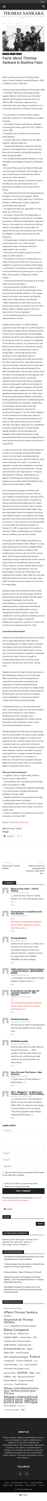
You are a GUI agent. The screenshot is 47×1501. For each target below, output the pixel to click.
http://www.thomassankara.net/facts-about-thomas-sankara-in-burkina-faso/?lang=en (26, 925)
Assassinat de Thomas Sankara (18, 1320)
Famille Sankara (22, 1352)
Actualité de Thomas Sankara (13, 1308)
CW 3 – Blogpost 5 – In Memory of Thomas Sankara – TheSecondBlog (27, 1093)
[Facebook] (4, 70)
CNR (35, 1337)
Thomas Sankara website (11, 1410)
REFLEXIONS (19, 1485)
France (35, 1356)
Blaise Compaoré (16, 1330)
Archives (7, 1316)
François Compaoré (24, 1360)
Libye (31, 1373)
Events (6, 1483)
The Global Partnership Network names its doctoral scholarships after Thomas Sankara (24, 1258)
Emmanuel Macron (14, 1348)
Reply (12, 905)
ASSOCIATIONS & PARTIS (19, 1483)
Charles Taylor (11, 1337)
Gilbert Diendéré (11, 1364)
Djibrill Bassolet (24, 1345)
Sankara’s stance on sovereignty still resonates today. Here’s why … (35, 869)
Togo (23, 1409)
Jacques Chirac (10, 1373)
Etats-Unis (9, 1352)
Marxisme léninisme (26, 1376)
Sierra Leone (21, 1406)
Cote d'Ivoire (10, 1345)
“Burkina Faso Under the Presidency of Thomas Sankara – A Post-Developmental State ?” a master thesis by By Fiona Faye (24, 1279)
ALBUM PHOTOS (31, 1485)
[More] (27, 70)
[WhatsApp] (21, 70)
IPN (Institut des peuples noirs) (16, 1368)
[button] (4, 6)
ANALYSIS (19, 23)
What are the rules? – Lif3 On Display (24, 890)
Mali (14, 1376)
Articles (12, 54)
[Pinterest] (15, 70)
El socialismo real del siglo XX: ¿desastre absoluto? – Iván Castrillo (25, 993)
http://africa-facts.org (19, 822)
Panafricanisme (21, 1384)
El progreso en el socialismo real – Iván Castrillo (27, 913)
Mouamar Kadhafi (25, 1380)
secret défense (10, 1405)
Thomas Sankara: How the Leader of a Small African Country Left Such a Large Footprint (24, 1265)
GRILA (21, 1365)
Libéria (7, 1376)
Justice (22, 1372)
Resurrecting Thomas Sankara (11, 867)
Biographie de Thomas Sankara (23, 1326)
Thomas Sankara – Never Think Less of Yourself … (23, 1272)
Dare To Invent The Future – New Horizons (26, 1073)
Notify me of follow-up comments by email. (21, 1183)
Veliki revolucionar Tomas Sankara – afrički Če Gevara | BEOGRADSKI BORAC (27, 971)
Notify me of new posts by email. (17, 1186)
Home (4, 23)
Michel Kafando (10, 1380)
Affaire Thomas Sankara (20, 1312)
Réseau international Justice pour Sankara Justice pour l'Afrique (20, 1399)
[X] (10, 70)
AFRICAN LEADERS (36, 1483)
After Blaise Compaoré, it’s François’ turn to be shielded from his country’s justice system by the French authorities (23, 1289)
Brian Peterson (10, 1333)
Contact (41, 1485)
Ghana (36, 1361)
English (11, 23)
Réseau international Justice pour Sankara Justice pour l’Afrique (21, 1390)
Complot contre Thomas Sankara (17, 1341)
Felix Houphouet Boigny (16, 1357)
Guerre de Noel (31, 1364)
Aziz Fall (6, 1326)
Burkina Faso (23, 1333)
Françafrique (9, 1360)
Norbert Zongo (8, 1384)
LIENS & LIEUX (8, 1485)
